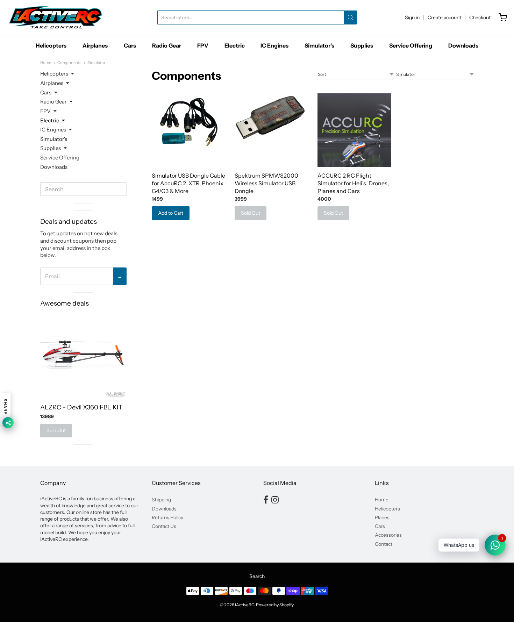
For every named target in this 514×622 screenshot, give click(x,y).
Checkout (480, 17)
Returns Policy (167, 517)
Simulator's (319, 45)
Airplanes (95, 45)
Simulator (96, 62)
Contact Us (164, 526)
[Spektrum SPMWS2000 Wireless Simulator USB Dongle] (271, 121)
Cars (130, 45)
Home (45, 62)
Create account (444, 17)
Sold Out (250, 213)
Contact (383, 544)
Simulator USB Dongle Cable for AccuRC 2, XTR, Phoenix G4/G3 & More (188, 183)
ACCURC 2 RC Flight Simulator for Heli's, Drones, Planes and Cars (353, 183)
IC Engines (274, 45)
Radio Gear (166, 45)
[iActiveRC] (55, 17)
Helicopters (51, 45)
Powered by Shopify (274, 604)
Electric (234, 45)
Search (257, 576)
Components (69, 62)
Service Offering (410, 45)
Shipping (161, 499)
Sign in (412, 17)
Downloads (463, 45)
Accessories (388, 535)
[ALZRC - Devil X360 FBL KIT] (83, 355)
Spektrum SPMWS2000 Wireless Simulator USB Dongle (266, 183)
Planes (382, 517)
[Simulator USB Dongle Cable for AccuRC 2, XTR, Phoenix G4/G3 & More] (189, 121)
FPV (202, 45)
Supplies (361, 45)
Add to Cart (170, 213)
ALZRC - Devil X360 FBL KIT (81, 407)
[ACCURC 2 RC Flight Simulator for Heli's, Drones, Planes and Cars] (354, 130)
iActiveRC (244, 604)
